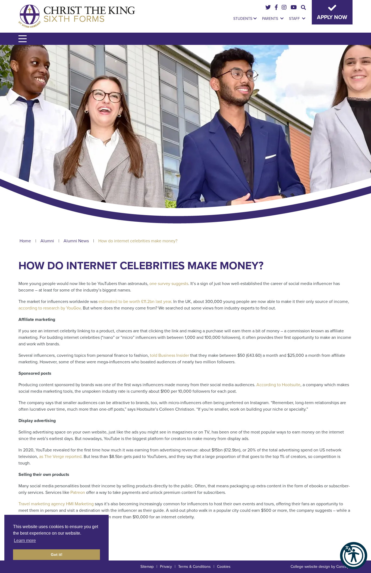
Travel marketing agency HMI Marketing (56, 504)
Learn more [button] (25, 540)
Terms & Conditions (194, 566)
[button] (353, 555)
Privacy (166, 566)
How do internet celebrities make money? (137, 241)
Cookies (224, 566)
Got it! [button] (56, 554)
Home (25, 241)
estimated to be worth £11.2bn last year (135, 301)
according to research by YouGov (49, 308)
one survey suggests (168, 283)
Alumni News (76, 241)
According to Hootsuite (278, 385)
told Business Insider (169, 355)
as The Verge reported (60, 456)
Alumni (47, 241)
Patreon (77, 492)
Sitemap (147, 566)
